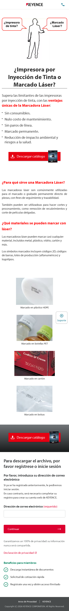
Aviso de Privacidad (27, 601)
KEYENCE (47, 601)
